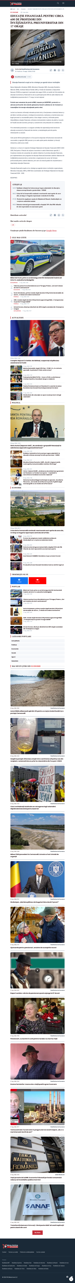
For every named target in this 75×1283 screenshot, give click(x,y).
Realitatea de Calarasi (59, 1265)
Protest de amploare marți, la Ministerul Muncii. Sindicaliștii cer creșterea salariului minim (39, 200)
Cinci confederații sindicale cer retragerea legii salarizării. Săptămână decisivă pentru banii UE (33, 808)
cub (13, 225)
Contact (4, 1252)
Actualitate (14, 282)
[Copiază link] (50, 70)
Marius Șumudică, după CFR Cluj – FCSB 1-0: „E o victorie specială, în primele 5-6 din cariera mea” (42, 369)
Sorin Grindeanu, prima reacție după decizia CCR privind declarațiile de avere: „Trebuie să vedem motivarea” (38, 294)
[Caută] (58, 3)
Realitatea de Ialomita (39, 1263)
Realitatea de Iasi (64, 1263)
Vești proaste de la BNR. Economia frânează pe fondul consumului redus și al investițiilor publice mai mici (36, 1179)
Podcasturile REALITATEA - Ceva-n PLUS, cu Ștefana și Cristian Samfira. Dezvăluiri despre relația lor (41, 378)
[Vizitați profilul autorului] (12, 70)
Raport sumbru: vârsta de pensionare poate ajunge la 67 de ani (35, 993)
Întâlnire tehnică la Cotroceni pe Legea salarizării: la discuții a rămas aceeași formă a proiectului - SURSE (38, 189)
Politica (16, 296)
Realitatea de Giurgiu (34, 1265)
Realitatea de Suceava (30, 69)
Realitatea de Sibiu (31, 1268)
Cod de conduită (40, 1252)
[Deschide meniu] (63, 3)
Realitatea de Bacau (7, 1268)
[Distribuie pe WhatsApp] (59, 70)
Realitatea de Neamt (52, 1263)
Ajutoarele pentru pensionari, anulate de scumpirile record (33, 948)
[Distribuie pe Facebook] (55, 70)
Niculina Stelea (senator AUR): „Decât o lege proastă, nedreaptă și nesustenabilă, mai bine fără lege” (41, 463)
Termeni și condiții (13, 1252)
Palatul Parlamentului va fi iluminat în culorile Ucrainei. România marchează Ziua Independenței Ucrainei (42, 387)
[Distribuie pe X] (63, 70)
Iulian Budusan (60, 1174)
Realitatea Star (27, 1263)
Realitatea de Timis (20, 1268)
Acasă (13, 9)
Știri (18, 9)
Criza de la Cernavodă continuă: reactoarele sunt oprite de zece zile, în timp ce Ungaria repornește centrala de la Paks (39, 194)
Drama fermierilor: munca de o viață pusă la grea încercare (33, 1084)
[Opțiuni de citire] (71, 1279)
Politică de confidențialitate (27, 1252)
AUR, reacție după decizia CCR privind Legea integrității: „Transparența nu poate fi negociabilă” (42, 618)
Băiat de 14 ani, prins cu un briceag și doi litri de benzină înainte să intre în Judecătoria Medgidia (42, 591)
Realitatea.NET (6, 1263)
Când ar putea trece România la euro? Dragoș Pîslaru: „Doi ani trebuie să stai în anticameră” (43, 600)
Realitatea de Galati (22, 1265)
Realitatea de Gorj (46, 1265)
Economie (23, 9)
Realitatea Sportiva (17, 1263)
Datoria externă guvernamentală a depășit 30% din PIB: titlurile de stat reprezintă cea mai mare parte (39, 205)
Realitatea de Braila (43, 1268)
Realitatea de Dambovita (8, 1265)
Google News (51, 230)
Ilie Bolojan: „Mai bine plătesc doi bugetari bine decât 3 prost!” (34, 902)
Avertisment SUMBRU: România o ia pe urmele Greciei (41, 556)
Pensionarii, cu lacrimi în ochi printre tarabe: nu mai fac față (33, 1039)
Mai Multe (38, 1232)
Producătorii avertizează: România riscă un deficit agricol (43, 565)
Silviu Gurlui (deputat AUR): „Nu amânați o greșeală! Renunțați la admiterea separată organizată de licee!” (35, 447)
